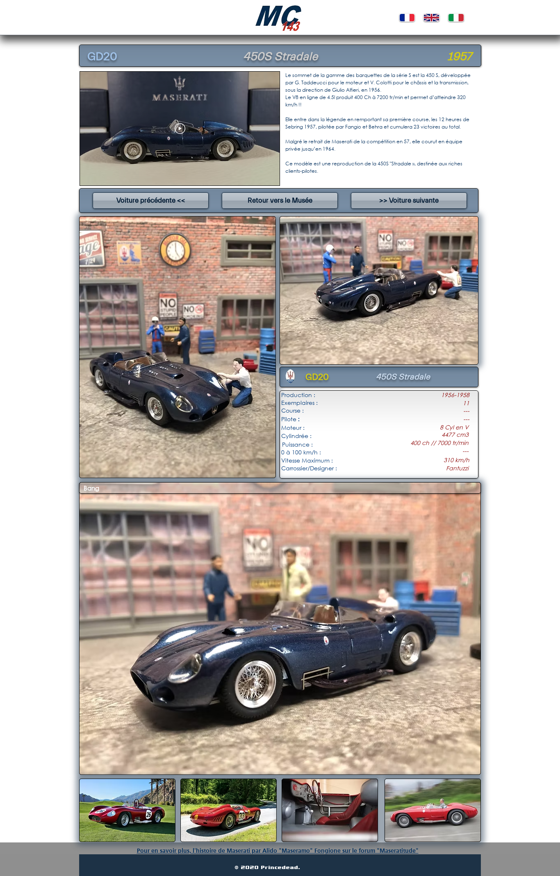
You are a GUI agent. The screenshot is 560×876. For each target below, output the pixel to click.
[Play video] (180, 128)
